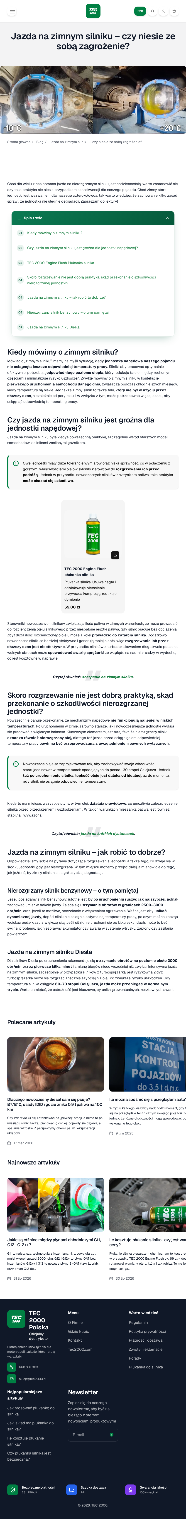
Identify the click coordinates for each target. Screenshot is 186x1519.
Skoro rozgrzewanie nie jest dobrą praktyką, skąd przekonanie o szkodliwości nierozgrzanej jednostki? (91, 280)
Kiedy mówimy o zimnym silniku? (54, 233)
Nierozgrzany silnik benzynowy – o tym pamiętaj (68, 312)
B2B (140, 11)
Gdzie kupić (78, 1331)
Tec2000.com (80, 1349)
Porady (135, 1358)
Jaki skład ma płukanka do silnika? (30, 1426)
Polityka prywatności (147, 1331)
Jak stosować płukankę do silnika (31, 1411)
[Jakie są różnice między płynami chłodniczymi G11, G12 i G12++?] (55, 1232)
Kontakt (75, 1340)
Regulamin (138, 1322)
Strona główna (18, 142)
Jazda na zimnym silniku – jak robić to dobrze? (66, 297)
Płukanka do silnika (146, 1367)
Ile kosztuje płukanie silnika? (25, 1441)
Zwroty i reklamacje (146, 1349)
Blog (40, 142)
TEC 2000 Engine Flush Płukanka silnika (60, 263)
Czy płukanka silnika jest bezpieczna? (29, 1456)
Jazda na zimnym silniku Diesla (53, 327)
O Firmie (75, 1322)
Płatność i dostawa (145, 1340)
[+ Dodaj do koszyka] (115, 555)
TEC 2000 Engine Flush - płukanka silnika (86, 571)
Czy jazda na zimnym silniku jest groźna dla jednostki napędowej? (82, 248)
